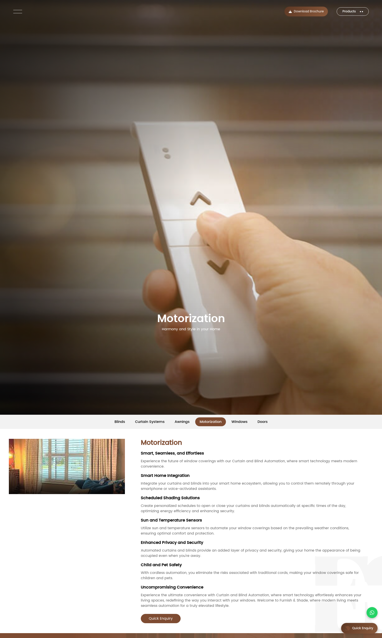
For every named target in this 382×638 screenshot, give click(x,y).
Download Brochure (309, 11)
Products (349, 11)
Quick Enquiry (161, 618)
